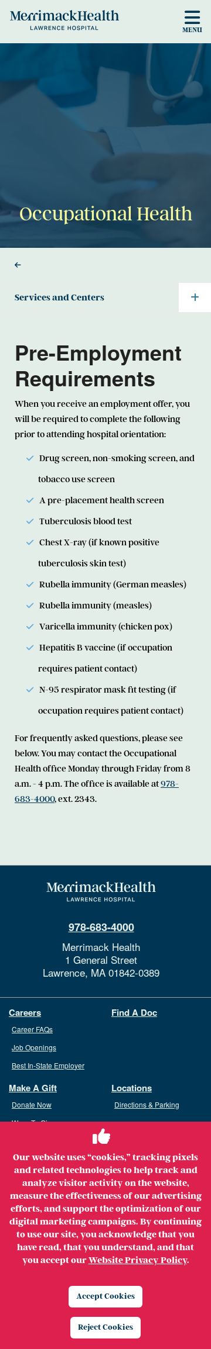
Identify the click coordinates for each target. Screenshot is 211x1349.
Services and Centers (59, 297)
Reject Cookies (105, 1327)
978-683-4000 (101, 927)
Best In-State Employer (48, 1065)
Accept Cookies (105, 1296)
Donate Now (32, 1104)
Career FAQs (32, 1029)
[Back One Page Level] (105, 265)
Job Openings (34, 1047)
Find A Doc (134, 1012)
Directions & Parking (146, 1104)
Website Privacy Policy (138, 1260)
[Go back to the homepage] (101, 892)
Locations (131, 1088)
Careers (25, 1012)
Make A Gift (33, 1088)
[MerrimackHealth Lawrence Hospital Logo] (64, 20)
